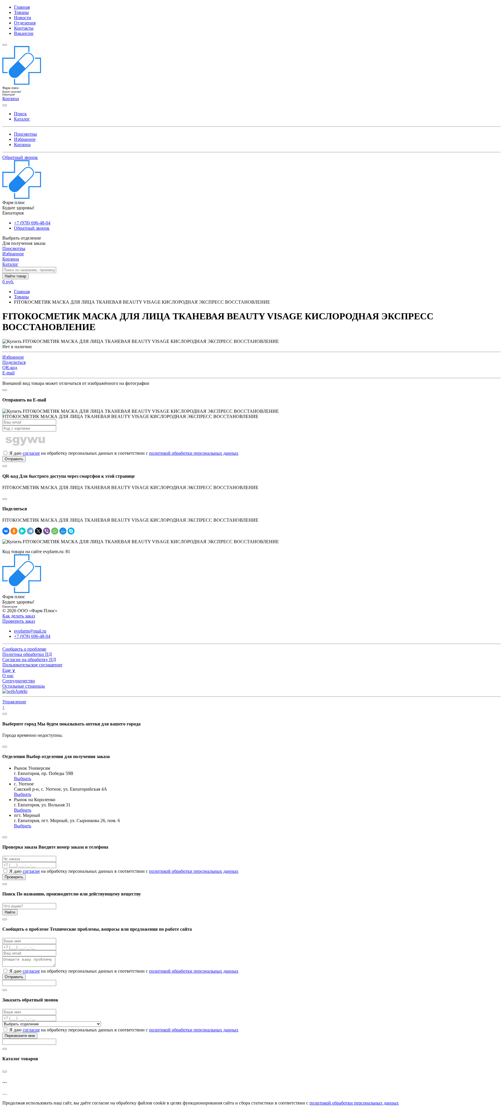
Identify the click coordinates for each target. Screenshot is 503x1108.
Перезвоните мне (20, 1035)
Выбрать (22, 778)
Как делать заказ (18, 615)
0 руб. (8, 281)
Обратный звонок (20, 157)
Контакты (23, 28)
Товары (21, 12)
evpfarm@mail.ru (30, 631)
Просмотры (25, 134)
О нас (8, 675)
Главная (22, 7)
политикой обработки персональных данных (193, 453)
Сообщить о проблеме (24, 649)
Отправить (14, 459)
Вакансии (23, 33)
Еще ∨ (8, 670)
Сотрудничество (18, 680)
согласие (31, 453)
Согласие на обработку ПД (29, 659)
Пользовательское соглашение (32, 664)
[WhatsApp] (54, 531)
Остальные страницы (23, 686)
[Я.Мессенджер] (22, 531)
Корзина (22, 144)
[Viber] (46, 531)
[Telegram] (30, 531)
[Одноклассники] (13, 531)
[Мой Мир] (62, 531)
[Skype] (71, 531)
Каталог (22, 118)
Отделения (25, 22)
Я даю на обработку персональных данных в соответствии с (123, 453)
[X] (38, 531)
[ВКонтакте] (5, 531)
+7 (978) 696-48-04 (32, 222)
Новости (22, 17)
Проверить (14, 877)
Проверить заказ (18, 621)
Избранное (25, 139)
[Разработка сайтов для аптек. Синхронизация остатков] (14, 691)
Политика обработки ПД (27, 654)
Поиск (20, 113)
